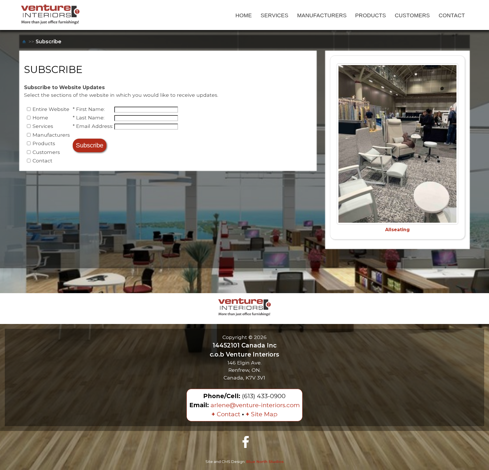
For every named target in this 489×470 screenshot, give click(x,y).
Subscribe (48, 41)
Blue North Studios (265, 461)
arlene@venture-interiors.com (255, 405)
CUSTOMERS (412, 15)
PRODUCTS (370, 15)
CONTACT (452, 15)
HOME (243, 15)
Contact (225, 414)
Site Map (261, 414)
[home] (24, 41)
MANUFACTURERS (322, 15)
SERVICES (274, 15)
